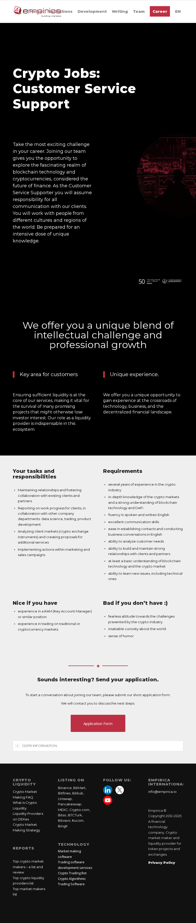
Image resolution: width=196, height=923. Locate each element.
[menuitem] (36, 11)
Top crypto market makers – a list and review (28, 866)
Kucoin (77, 820)
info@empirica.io (162, 792)
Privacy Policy (161, 862)
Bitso (62, 815)
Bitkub (77, 793)
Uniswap (65, 799)
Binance (65, 788)
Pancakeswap (69, 804)
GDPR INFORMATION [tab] (39, 746)
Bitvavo (64, 820)
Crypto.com (79, 810)
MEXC (63, 810)
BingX (63, 826)
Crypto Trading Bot (72, 873)
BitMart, (79, 788)
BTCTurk (75, 815)
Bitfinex (64, 793)
